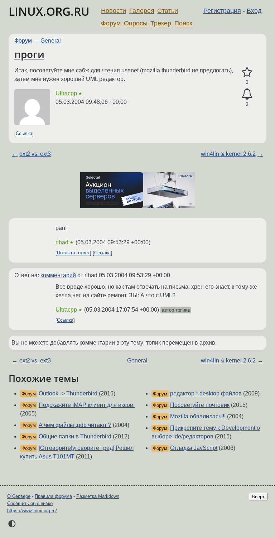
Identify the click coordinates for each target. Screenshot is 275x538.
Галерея (141, 10)
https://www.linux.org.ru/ (32, 510)
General (50, 41)
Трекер (160, 23)
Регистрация (222, 10)
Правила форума (53, 496)
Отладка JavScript (193, 448)
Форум (111, 23)
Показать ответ (73, 253)
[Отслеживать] (247, 94)
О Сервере (18, 496)
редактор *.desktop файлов (206, 393)
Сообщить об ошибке (30, 503)
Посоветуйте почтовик (200, 405)
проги (29, 54)
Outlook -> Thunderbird (68, 393)
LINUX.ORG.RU (49, 11)
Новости (113, 10)
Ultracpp (66, 93)
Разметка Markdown (97, 496)
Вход (254, 10)
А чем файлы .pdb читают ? (75, 425)
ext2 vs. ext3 (35, 154)
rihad (62, 242)
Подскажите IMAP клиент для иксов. (87, 405)
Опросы (136, 23)
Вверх (258, 496)
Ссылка (24, 133)
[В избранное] (247, 72)
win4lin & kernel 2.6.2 (228, 154)
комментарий (58, 275)
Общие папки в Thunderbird (75, 436)
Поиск (183, 23)
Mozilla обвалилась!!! (198, 416)
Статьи (167, 10)
